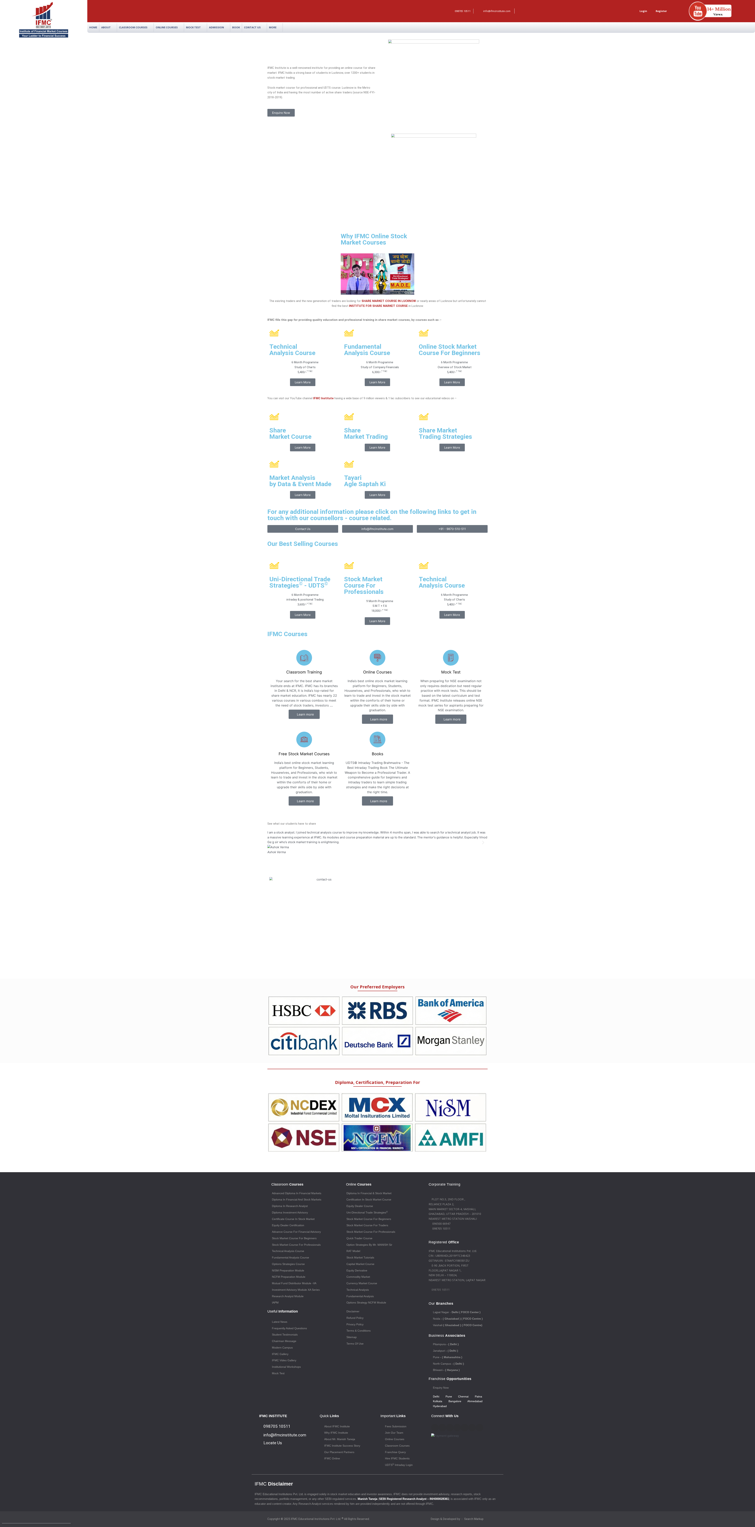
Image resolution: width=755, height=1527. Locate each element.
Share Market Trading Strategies (445, 433)
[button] (377, 274)
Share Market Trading (366, 433)
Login (642, 11)
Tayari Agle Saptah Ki (365, 481)
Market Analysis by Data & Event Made (300, 481)
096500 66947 (441, 1223)
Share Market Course (290, 433)
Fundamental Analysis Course (367, 350)
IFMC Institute (323, 398)
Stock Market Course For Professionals (364, 585)
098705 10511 (441, 1228)
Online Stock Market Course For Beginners (449, 350)
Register (661, 11)
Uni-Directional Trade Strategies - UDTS (299, 582)
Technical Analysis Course (292, 350)
